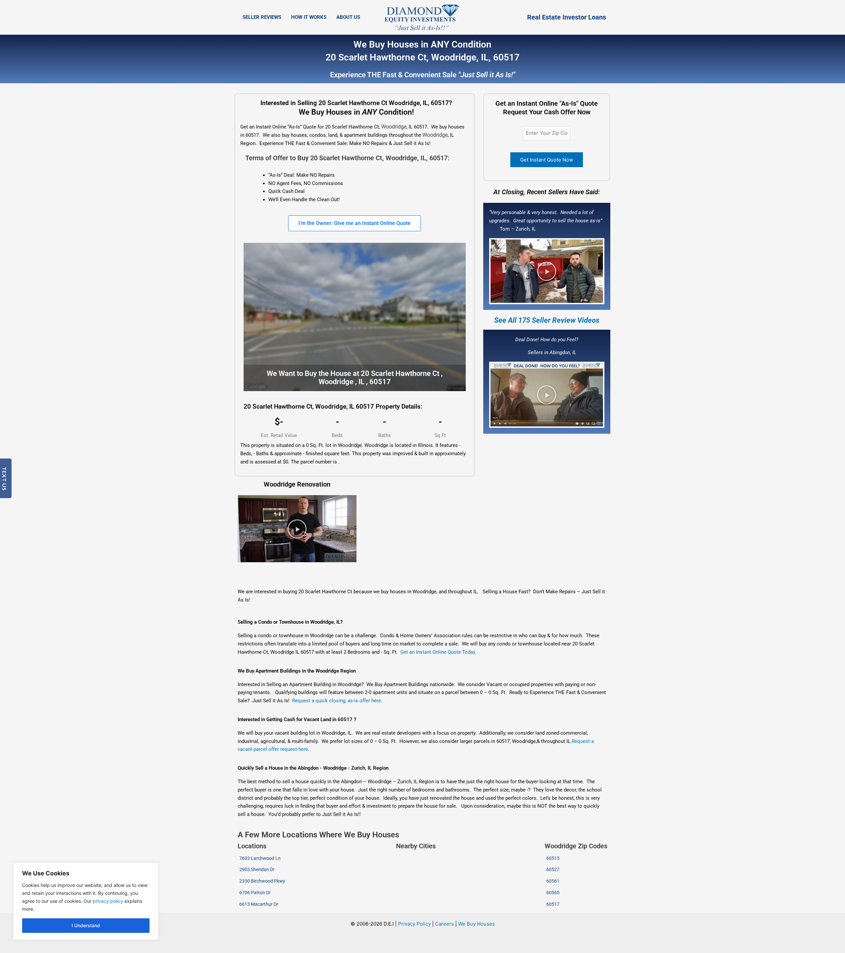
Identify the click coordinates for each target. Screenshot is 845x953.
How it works (308, 17)
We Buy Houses (476, 924)
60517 (552, 904)
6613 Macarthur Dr (258, 904)
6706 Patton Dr (255, 892)
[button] (547, 271)
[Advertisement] (354, 575)
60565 (552, 892)
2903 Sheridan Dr (257, 869)
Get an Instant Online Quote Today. (438, 652)
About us (348, 17)
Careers (444, 924)
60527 (552, 869)
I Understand (86, 925)
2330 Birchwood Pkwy (262, 881)
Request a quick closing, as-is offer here (336, 701)
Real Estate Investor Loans (566, 17)
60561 (552, 881)
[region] (85, 901)
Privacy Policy (414, 924)
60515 (552, 858)
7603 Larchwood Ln (260, 858)
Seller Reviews (262, 17)
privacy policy (108, 901)
